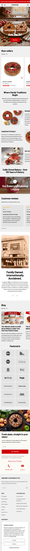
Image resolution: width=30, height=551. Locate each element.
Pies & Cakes (4, 504)
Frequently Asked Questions (20, 499)
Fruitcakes (4, 496)
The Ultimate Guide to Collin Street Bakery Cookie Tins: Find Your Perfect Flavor (11, 329)
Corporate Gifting (20, 508)
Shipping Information (21, 503)
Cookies (3, 507)
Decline (14, 544)
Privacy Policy (13, 536)
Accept (14, 540)
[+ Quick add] (22, 78)
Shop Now (15, 40)
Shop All (3, 515)
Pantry (3, 509)
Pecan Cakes (4, 499)
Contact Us (19, 511)
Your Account (19, 496)
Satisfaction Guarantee (22, 506)
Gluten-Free (4, 512)
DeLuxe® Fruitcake (7, 81)
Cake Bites (4, 501)
